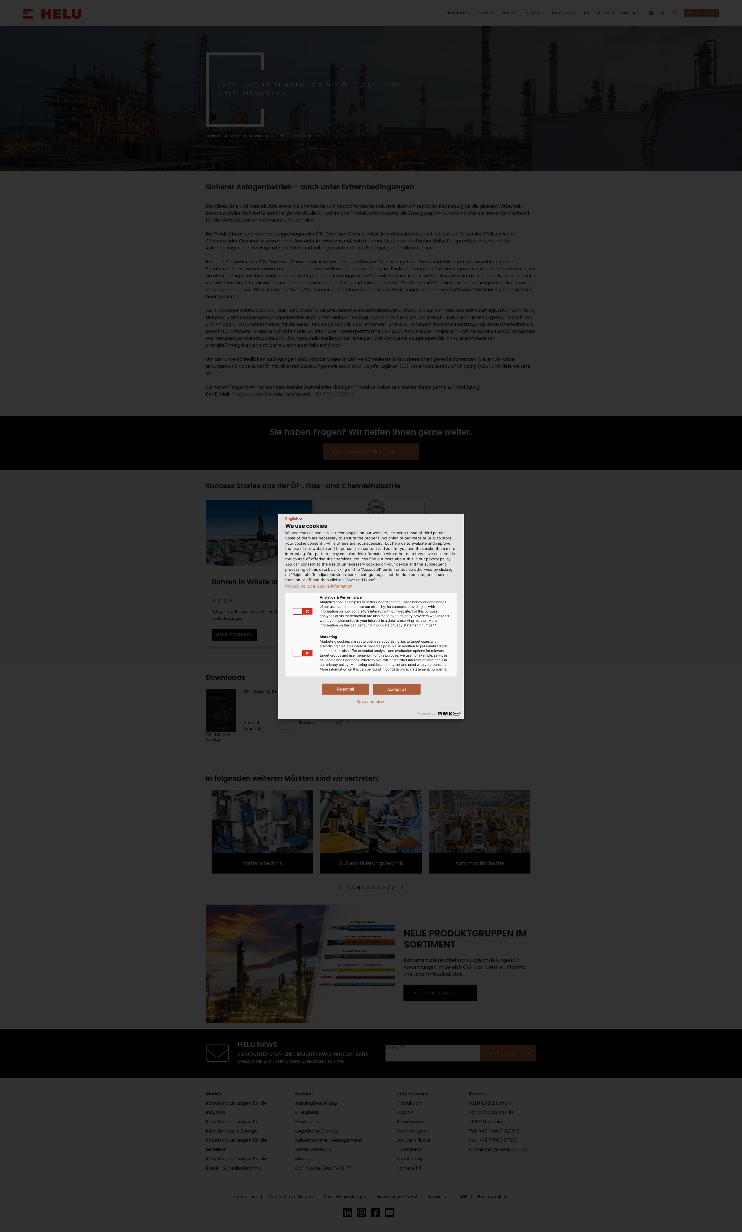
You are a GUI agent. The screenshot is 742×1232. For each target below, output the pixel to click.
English (291, 518)
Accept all (396, 689)
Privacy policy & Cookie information (318, 586)
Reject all (345, 688)
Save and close (371, 701)
